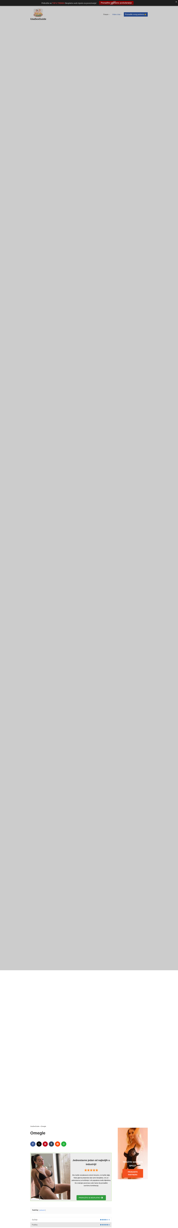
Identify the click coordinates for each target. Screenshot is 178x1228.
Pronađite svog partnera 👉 (135, 14)
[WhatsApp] (63, 1144)
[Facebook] (32, 1144)
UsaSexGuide (34, 1126)
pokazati (42, 1210)
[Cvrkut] (39, 1144)
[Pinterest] (45, 1144)
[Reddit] (57, 1144)
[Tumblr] (51, 1144)
